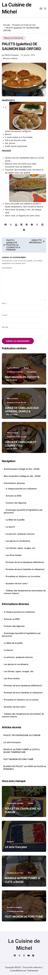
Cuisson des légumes (16, 503)
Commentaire (7, 268)
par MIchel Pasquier (10, 55)
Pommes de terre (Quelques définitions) (25, 562)
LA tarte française (12, 742)
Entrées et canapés (14, 907)
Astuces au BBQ (13, 495)
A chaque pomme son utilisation (21, 488)
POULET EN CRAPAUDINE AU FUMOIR (21, 735)
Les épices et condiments (18, 541)
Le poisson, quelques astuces (20, 534)
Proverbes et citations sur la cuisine (23, 576)
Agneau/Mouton (13, 368)
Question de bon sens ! (17, 583)
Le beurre (10, 527)
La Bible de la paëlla (15, 519)
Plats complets (12, 398)
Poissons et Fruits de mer (13, 38)
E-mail (5, 315)
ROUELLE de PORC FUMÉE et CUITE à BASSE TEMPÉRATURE (21, 750)
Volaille (30, 803)
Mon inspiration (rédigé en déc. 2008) (22, 476)
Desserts (10, 842)
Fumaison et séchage (15, 803)
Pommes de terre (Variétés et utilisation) (25, 569)
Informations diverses (14, 483)
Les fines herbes (14, 555)
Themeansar (32, 970)
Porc (30, 873)
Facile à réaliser (10, 58)
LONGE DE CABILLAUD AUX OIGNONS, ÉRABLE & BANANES (22, 411)
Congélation (32, 372)
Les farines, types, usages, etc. (21, 548)
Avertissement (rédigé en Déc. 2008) (22, 469)
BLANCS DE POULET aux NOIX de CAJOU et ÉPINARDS (24, 767)
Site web (5, 327)
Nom (4, 303)
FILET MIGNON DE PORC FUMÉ (18, 759)
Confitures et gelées (15, 372)
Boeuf (26, 368)
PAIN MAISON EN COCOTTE (22, 377)
